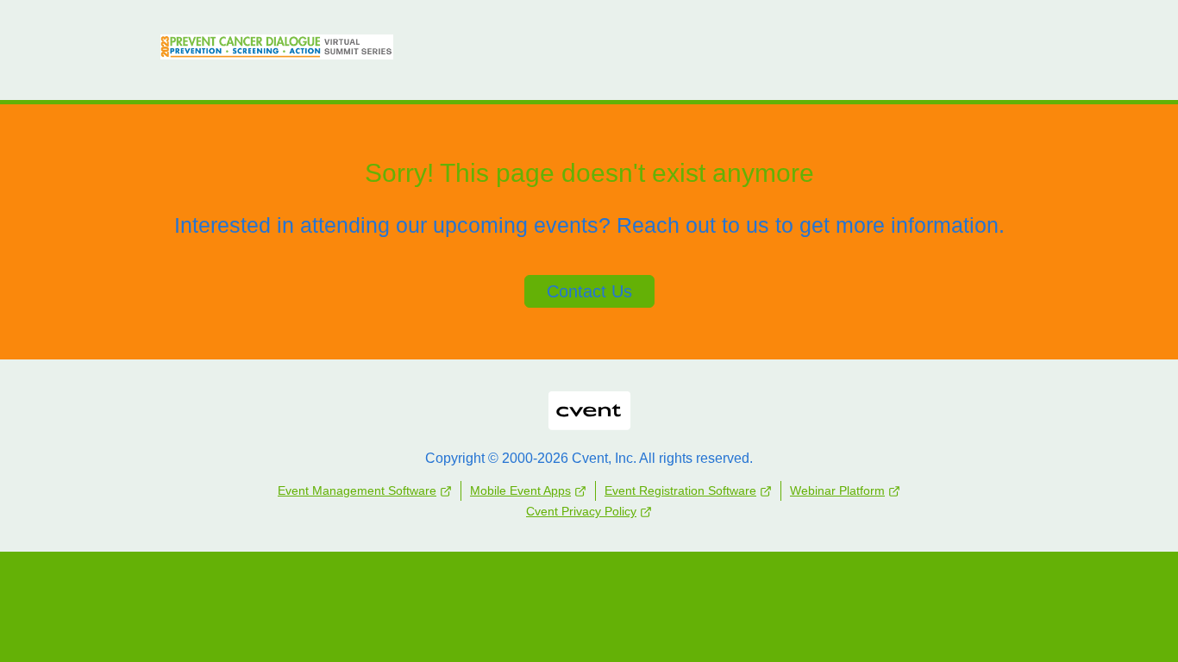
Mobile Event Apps (520, 490)
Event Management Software (357, 490)
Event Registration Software (680, 490)
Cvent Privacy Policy (581, 511)
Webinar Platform (837, 490)
